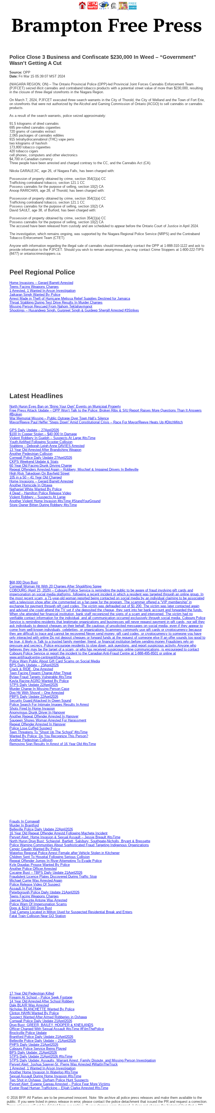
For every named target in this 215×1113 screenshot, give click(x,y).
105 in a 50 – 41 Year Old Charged (35, 477)
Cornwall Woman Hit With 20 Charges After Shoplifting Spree (55, 586)
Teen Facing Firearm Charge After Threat (40, 673)
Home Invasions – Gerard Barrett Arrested (41, 283)
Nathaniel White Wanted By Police (35, 489)
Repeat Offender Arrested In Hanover (37, 724)
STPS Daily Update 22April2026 (33, 685)
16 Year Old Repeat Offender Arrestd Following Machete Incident (58, 833)
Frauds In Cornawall (24, 821)
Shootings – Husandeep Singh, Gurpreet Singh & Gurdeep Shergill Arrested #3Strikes (74, 310)
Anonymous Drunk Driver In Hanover (37, 712)
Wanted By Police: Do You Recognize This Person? (48, 736)
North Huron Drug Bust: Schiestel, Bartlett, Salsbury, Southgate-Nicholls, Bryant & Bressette (79, 841)
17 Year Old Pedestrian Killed (31, 993)
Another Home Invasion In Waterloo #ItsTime (43, 1072)
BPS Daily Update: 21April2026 (33, 1052)
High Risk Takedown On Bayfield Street (39, 473)
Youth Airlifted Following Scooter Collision (40, 442)
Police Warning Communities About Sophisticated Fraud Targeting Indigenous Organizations (79, 845)
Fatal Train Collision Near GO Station (37, 916)
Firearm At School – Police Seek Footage (40, 997)
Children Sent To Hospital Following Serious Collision (49, 857)
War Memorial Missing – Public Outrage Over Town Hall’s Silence (59, 418)
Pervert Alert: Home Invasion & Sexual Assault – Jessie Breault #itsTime (64, 837)
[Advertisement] (107, 543)
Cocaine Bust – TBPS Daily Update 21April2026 (45, 873)
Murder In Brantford (24, 825)
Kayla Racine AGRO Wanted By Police (39, 681)
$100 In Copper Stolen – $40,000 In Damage (43, 434)
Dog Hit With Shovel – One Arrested (36, 693)
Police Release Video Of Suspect (34, 884)
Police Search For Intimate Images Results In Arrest (49, 704)
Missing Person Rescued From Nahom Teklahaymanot (50, 306)
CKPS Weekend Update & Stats (33, 462)
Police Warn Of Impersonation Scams (38, 904)
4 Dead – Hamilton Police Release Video (40, 493)
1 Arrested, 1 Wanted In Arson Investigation (42, 291)
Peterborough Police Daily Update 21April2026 (44, 892)
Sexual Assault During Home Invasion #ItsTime (45, 1076)
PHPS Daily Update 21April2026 (33, 1045)
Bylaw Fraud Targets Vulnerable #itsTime (40, 677)
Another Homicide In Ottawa (30, 485)
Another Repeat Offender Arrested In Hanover (43, 716)
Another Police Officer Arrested (33, 869)
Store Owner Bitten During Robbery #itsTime (43, 505)
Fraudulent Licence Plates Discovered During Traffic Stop (53, 876)
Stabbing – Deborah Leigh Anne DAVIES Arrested (46, 446)
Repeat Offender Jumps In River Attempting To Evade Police (55, 861)
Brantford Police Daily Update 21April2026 (41, 1037)
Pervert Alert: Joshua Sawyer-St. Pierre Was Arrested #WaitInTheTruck (63, 1064)
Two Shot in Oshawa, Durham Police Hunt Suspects (49, 1080)
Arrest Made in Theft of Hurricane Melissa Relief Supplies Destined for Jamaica (69, 298)
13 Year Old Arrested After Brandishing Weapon (45, 450)
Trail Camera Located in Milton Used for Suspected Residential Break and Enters (70, 912)
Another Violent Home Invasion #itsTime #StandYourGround (54, 501)
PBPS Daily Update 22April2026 (33, 697)
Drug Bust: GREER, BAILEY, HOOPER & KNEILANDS (51, 1025)
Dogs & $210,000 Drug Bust (30, 908)
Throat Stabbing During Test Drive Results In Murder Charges (56, 302)
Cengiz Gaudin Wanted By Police (34, 849)
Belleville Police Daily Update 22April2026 (41, 829)
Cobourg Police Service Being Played (37, 1048)
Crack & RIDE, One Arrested (31, 669)
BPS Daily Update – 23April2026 (34, 665)
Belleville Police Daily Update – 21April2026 (42, 1041)
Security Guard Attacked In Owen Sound (40, 701)
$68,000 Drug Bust (23, 582)
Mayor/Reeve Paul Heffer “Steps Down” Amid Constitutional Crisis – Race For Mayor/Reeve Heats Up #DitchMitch (96, 422)
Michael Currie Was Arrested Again (35, 880)
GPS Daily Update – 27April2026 (34, 430)
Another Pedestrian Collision (30, 454)
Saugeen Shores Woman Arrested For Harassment (47, 720)
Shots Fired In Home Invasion (32, 708)
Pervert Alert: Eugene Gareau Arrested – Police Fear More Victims (59, 1084)
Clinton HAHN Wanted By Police (34, 1013)
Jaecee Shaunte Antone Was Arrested (38, 900)
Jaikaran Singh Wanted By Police (34, 295)
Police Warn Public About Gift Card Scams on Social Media (54, 661)
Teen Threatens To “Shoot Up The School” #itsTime (48, 732)
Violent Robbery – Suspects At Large (37, 497)
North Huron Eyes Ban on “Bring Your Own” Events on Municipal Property (65, 406)
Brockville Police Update (28, 1033)
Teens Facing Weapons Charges (34, 287)
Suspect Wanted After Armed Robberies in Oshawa (48, 1017)
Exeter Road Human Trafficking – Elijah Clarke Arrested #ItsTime (58, 1088)
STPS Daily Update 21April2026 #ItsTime (40, 1056)
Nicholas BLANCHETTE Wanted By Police (41, 1009)
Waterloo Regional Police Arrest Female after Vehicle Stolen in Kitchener (64, 853)
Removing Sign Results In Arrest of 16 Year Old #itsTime (52, 744)
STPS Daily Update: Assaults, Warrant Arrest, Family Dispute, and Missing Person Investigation (82, 1060)
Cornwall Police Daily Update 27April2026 (40, 458)
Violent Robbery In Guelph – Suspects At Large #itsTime (52, 438)
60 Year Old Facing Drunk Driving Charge (40, 465)
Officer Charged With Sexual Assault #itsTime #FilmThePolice (56, 1029)
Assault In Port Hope (25, 888)
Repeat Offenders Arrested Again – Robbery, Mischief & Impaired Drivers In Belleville (73, 469)
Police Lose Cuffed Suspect (30, 728)
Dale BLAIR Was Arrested (29, 1005)
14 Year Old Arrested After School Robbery (41, 1001)
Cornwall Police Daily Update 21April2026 (40, 1021)
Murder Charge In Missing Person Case (39, 689)
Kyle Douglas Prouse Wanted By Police (39, 865)
